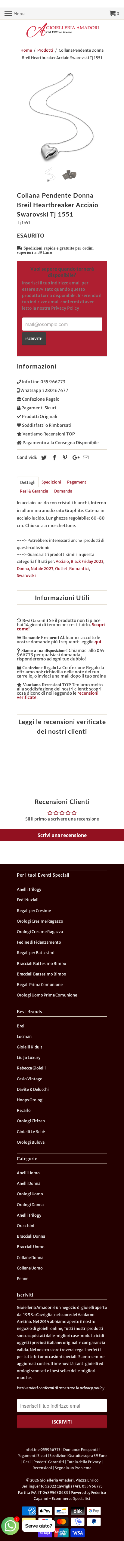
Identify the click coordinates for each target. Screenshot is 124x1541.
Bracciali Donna (31, 1236)
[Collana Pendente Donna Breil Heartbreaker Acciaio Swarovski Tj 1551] (62, 118)
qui (98, 642)
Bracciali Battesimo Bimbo (41, 963)
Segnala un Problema (73, 1468)
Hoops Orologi (30, 1100)
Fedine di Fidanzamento (39, 942)
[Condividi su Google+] (74, 457)
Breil (21, 1026)
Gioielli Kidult (29, 1047)
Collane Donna (30, 1257)
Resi (27, 1462)
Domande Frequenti (80, 1449)
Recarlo (24, 1110)
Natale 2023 (42, 568)
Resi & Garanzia (34, 491)
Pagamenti (77, 482)
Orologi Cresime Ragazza (40, 931)
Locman (24, 1036)
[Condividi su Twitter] (43, 457)
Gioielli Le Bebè (31, 1131)
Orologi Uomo (30, 1194)
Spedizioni (51, 482)
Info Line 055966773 (42, 1449)
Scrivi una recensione (62, 835)
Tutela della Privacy (84, 1462)
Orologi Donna (30, 1204)
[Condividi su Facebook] (53, 457)
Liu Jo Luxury (28, 1057)
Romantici (79, 568)
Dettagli (28, 482)
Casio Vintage (29, 1078)
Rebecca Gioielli (31, 1068)
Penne (22, 1278)
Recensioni (42, 1468)
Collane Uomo (30, 1268)
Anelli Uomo (28, 1172)
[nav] (15, 14)
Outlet (61, 568)
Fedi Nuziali (28, 899)
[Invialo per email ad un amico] (85, 457)
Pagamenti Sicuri (32, 1455)
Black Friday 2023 (87, 561)
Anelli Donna (28, 1183)
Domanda (63, 491)
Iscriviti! (33, 338)
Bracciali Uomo (31, 1246)
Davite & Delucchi (33, 1089)
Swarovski (26, 575)
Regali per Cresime (34, 910)
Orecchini (25, 1225)
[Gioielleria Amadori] (62, 30)
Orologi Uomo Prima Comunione (47, 995)
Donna (23, 568)
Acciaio (62, 561)
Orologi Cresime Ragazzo (40, 921)
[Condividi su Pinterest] (64, 457)
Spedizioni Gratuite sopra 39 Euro (78, 1455)
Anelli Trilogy (29, 889)
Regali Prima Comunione (40, 984)
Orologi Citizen (31, 1121)
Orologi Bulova (31, 1142)
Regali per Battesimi (35, 952)
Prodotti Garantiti (48, 1462)
